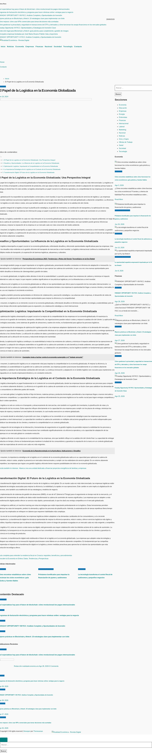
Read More (119, 199)
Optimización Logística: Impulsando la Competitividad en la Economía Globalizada (31, 166)
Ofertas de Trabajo (125, 142)
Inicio (3, 46)
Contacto (78, 46)
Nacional (48, 46)
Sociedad (58, 46)
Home (2, 62)
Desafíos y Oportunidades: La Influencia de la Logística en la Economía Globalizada (31, 163)
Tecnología (67, 46)
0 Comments (53, 666)
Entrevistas (123, 117)
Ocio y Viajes (124, 139)
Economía (20, 46)
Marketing (122, 130)
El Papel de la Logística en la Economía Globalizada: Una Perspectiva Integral (29, 160)
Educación (123, 108)
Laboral (121, 126)
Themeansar (38, 731)
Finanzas (39, 46)
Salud (121, 145)
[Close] (3, 740)
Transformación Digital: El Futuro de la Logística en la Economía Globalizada (29, 172)
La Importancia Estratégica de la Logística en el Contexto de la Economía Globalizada (32, 169)
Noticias (10, 46)
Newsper (27, 731)
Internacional (123, 123)
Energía (122, 114)
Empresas (30, 46)
